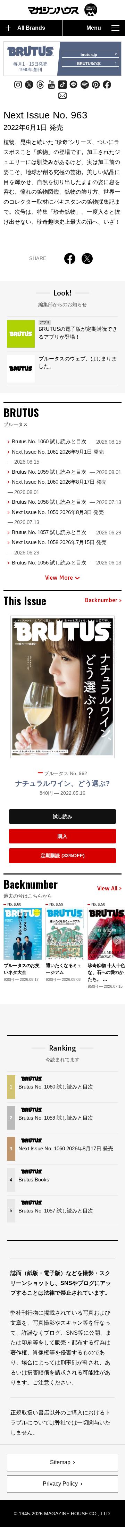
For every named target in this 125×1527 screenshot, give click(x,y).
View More (59, 577)
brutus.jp (89, 54)
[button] (117, 940)
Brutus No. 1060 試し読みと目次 (66, 441)
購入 (62, 836)
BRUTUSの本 (89, 63)
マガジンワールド (62, 9)
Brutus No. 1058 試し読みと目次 (66, 502)
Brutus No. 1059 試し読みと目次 (66, 472)
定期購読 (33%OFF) (63, 855)
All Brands (31, 28)
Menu (93, 28)
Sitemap (60, 1462)
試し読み (62, 816)
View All (107, 889)
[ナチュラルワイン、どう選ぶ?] (62, 687)
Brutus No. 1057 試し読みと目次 (66, 532)
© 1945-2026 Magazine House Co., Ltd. (62, 1513)
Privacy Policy (60, 1484)
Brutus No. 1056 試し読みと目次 (66, 563)
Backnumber (101, 600)
